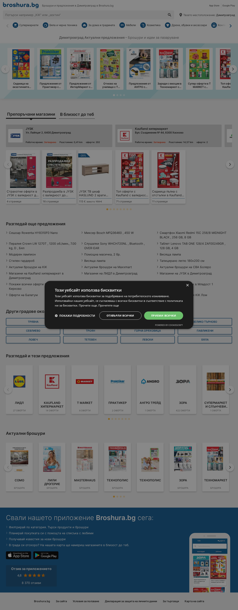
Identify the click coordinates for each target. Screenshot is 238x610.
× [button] (187, 285)
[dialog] (119, 305)
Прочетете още (108, 305)
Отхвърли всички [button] (120, 315)
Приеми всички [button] (163, 315)
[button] (75, 316)
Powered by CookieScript (169, 325)
